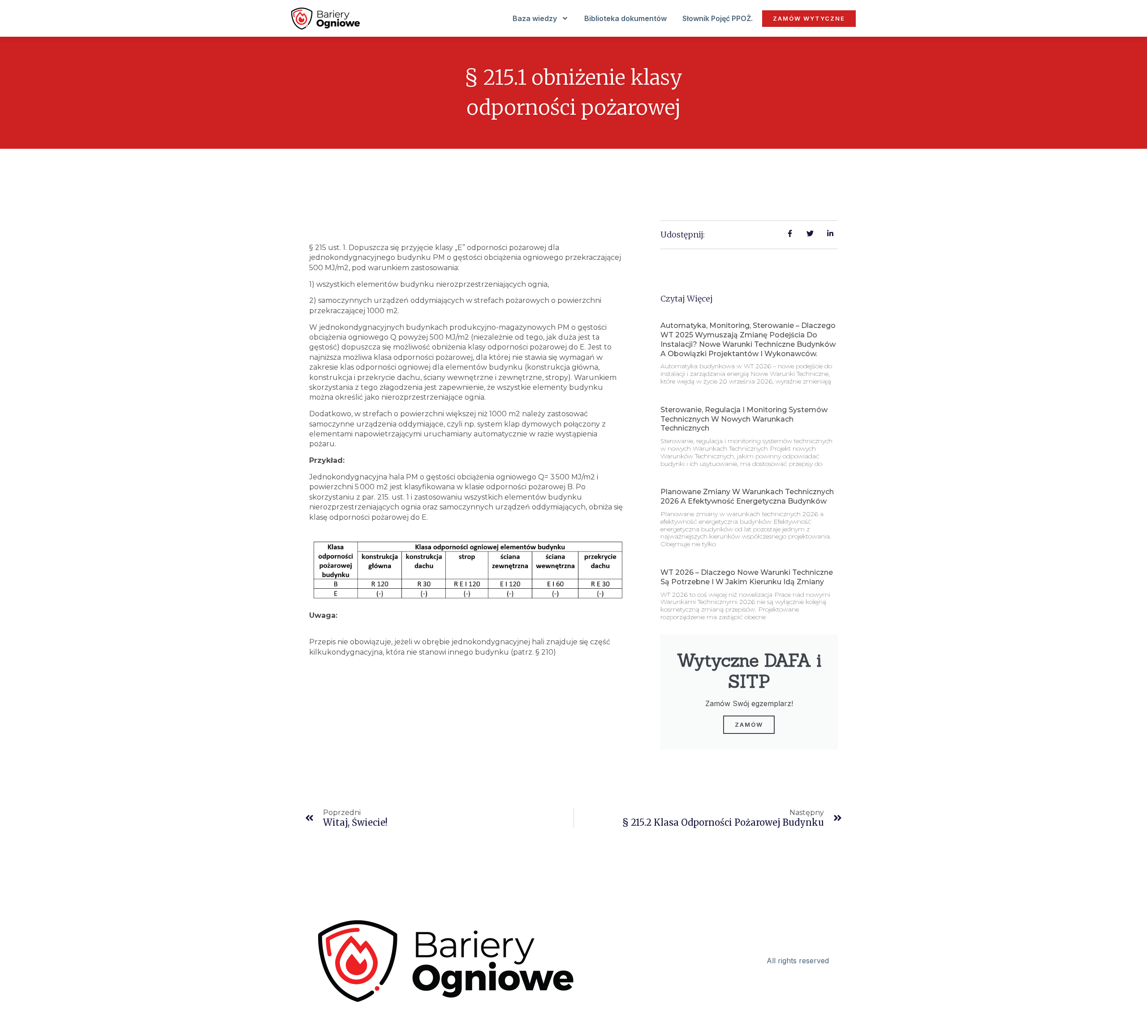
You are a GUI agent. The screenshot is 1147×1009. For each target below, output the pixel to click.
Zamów (749, 724)
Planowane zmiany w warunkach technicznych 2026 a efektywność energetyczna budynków (747, 496)
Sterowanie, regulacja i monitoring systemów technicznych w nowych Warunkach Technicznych (744, 419)
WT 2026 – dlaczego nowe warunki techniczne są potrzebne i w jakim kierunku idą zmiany (746, 577)
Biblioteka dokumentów (625, 18)
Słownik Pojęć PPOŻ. (717, 18)
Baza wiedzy (535, 18)
